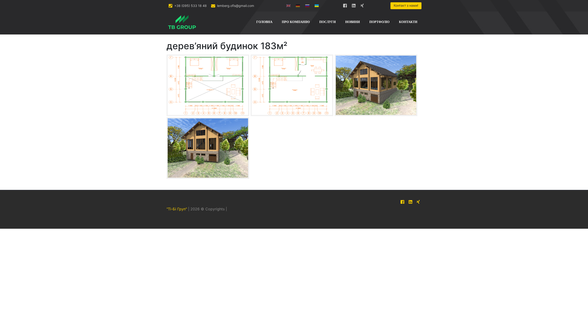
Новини (352, 22)
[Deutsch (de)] (298, 5)
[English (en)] (288, 5)
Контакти (408, 22)
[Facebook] (345, 5)
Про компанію (296, 22)
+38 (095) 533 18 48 (190, 6)
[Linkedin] (354, 5)
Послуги (327, 22)
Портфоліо (379, 22)
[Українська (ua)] (316, 5)
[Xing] (362, 5)
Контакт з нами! (406, 5)
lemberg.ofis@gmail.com (235, 6)
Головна (264, 22)
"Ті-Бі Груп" (177, 209)
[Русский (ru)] (307, 5)
